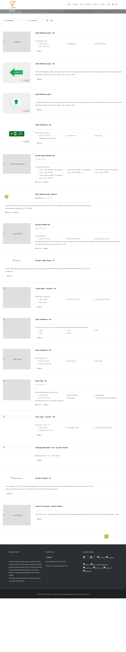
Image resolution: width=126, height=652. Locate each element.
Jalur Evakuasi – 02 (43, 125)
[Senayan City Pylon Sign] (87, 571)
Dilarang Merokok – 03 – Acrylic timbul (51, 448)
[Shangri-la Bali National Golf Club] (98, 568)
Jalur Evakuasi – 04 (43, 319)
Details (40, 51)
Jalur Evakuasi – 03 (43, 350)
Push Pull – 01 (41, 381)
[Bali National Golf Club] (88, 568)
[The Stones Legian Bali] (110, 557)
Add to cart (39, 182)
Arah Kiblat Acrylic (43, 94)
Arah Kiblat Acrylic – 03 (45, 64)
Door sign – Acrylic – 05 (45, 417)
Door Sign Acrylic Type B (46, 194)
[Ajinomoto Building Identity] (86, 559)
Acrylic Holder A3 (42, 225)
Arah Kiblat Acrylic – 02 (45, 33)
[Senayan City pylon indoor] (107, 568)
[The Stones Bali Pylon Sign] (101, 557)
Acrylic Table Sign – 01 (44, 260)
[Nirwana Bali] (93, 559)
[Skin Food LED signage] (86, 564)
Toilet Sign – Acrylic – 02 (45, 288)
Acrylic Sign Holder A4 (45, 156)
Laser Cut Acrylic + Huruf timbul (48, 506)
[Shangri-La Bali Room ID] (99, 564)
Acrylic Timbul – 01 (43, 478)
